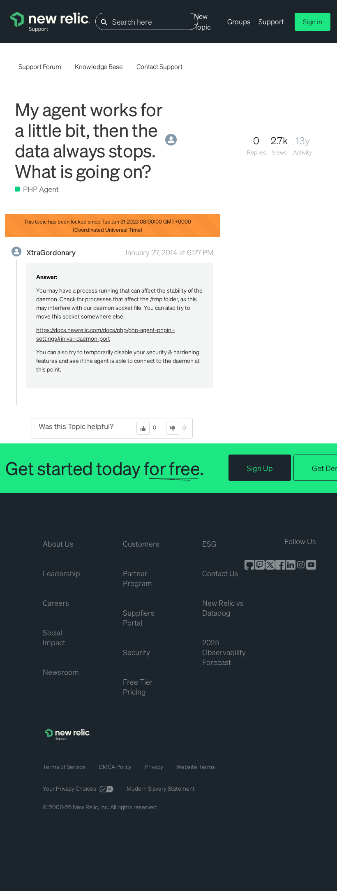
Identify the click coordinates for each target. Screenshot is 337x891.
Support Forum (39, 66)
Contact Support (159, 66)
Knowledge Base (99, 66)
